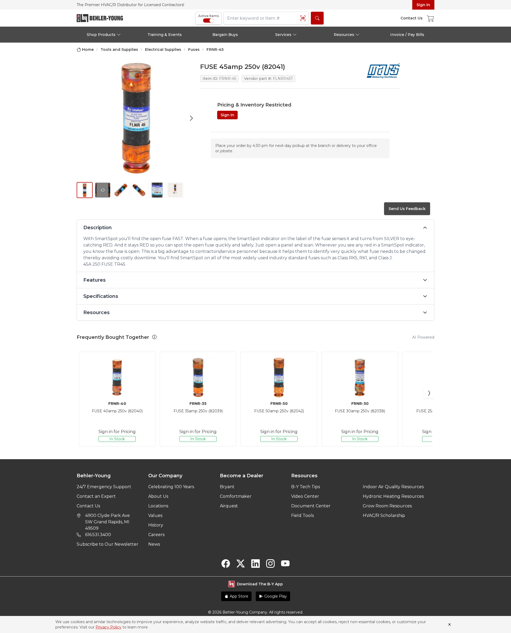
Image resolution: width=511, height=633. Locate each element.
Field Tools (302, 515)
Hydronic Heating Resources (393, 496)
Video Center (305, 496)
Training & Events (164, 34)
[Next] (429, 393)
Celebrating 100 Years (171, 486)
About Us (158, 496)
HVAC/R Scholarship (384, 515)
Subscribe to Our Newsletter (107, 544)
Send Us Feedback (407, 208)
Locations (158, 505)
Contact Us (88, 505)
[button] (154, 337)
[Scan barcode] (303, 18)
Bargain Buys (225, 34)
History (155, 525)
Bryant (227, 486)
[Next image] (191, 118)
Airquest (229, 505)
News (154, 544)
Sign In (423, 4)
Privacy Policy (108, 627)
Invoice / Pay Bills (407, 34)
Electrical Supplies (163, 49)
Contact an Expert (96, 496)
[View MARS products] (383, 71)
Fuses (194, 49)
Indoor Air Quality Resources (393, 486)
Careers (156, 534)
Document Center (311, 505)
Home (88, 49)
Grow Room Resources (387, 505)
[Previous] (82, 393)
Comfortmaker (236, 496)
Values (155, 515)
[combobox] (266, 18)
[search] (317, 18)
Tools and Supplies (119, 49)
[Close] (449, 624)
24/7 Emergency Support (104, 486)
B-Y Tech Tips (305, 486)
